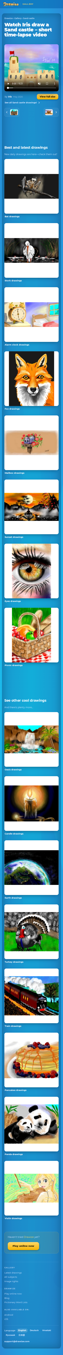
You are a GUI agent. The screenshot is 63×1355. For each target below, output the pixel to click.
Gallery (17, 18)
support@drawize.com (17, 1341)
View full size (47, 96)
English (22, 1330)
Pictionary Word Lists (15, 1302)
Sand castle (29, 18)
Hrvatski (46, 1330)
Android (8, 1315)
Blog (6, 1298)
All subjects (10, 1277)
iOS (6, 1319)
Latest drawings (13, 1272)
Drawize (8, 18)
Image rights (11, 1281)
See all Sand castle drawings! (21, 102)
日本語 (22, 1335)
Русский (10, 1335)
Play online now (23, 1245)
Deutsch (34, 1330)
